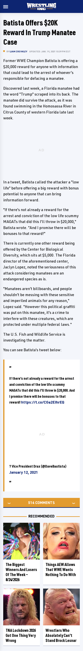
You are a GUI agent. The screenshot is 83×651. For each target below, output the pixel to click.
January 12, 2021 (23, 472)
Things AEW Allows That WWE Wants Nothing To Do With (61, 569)
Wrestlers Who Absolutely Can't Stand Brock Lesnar (61, 635)
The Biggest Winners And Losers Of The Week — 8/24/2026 (21, 572)
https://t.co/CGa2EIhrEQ (42, 402)
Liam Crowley (18, 51)
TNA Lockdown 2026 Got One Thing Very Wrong (21, 635)
